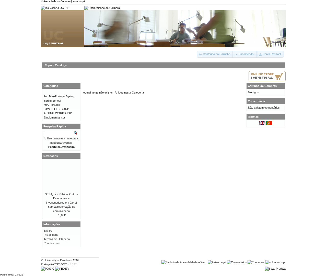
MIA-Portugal (52, 104)
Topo (48, 65)
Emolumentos (52, 117)
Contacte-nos (52, 243)
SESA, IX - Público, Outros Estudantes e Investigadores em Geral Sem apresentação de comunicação (61, 203)
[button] (215, 54)
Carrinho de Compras (262, 85)
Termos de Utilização (57, 239)
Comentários (256, 101)
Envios (48, 230)
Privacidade (51, 234)
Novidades (50, 155)
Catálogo (61, 65)
